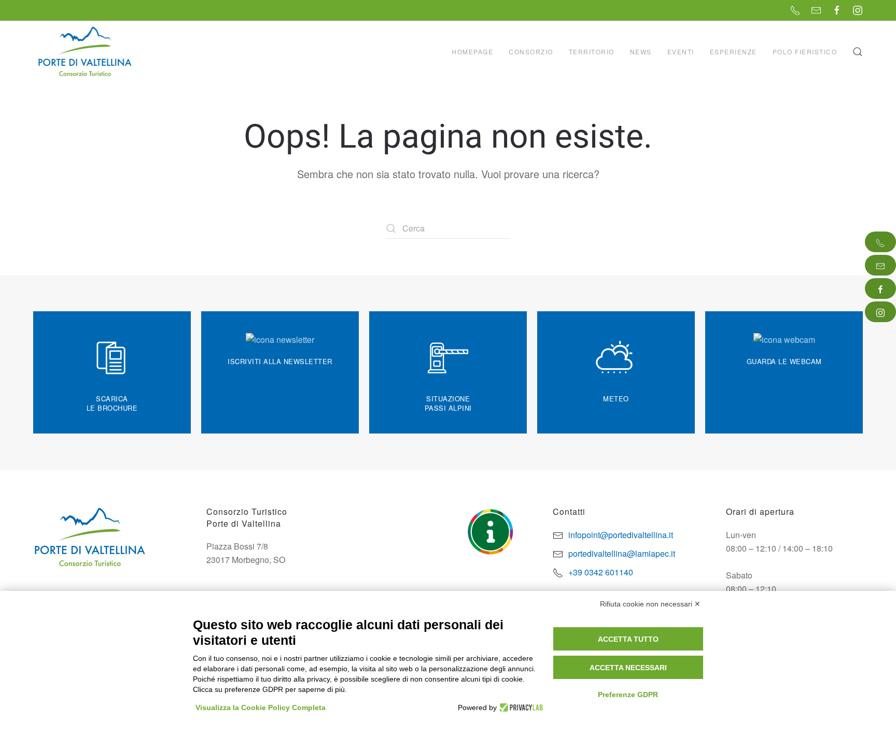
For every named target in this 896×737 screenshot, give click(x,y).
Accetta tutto (628, 639)
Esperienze (733, 51)
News (641, 51)
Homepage (472, 51)
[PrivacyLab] (520, 707)
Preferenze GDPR (628, 694)
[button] (857, 52)
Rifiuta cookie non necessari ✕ (650, 604)
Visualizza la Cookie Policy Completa (260, 707)
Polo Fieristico (805, 51)
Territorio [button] (591, 51)
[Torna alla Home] (86, 52)
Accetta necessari (628, 667)
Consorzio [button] (531, 51)
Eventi (680, 51)
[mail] (880, 265)
